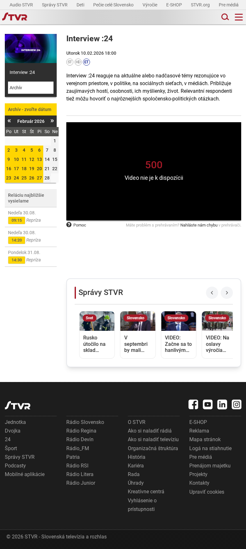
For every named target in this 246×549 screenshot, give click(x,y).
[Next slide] (227, 293)
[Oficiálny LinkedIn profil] (222, 404)
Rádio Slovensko (85, 422)
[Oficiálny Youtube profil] (207, 404)
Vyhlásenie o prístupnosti (142, 504)
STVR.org (201, 4)
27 (39, 177)
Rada (134, 474)
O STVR (136, 422)
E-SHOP (174, 4)
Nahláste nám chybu (198, 225)
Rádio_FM (77, 448)
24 (16, 177)
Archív (16, 87)
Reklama (199, 431)
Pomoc (79, 225)
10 (16, 159)
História (136, 457)
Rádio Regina (81, 431)
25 (24, 177)
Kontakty (199, 483)
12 (31, 159)
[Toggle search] (224, 17)
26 (31, 177)
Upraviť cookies (206, 492)
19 (31, 168)
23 (8, 177)
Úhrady (136, 483)
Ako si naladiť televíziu (153, 439)
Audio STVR (22, 4)
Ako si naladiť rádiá (150, 431)
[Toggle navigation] (239, 17)
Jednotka (15, 422)
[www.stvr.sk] (17, 405)
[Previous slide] (212, 293)
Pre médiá (229, 4)
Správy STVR (55, 4)
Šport (11, 448)
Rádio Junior (80, 483)
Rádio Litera (80, 474)
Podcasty (15, 466)
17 (16, 168)
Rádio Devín (80, 439)
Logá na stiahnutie (210, 448)
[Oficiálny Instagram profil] (236, 404)
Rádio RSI (77, 466)
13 (39, 159)
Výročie (150, 4)
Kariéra (136, 466)
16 (8, 168)
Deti (81, 4)
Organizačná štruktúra (153, 448)
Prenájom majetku (210, 466)
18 (24, 168)
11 (24, 159)
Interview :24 (22, 72)
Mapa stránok (205, 439)
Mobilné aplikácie (25, 474)
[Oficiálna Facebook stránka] (193, 404)
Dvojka (12, 431)
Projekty (198, 474)
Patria (73, 457)
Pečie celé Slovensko (114, 4)
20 (39, 168)
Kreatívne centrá (146, 492)
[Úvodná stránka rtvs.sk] (14, 17)
